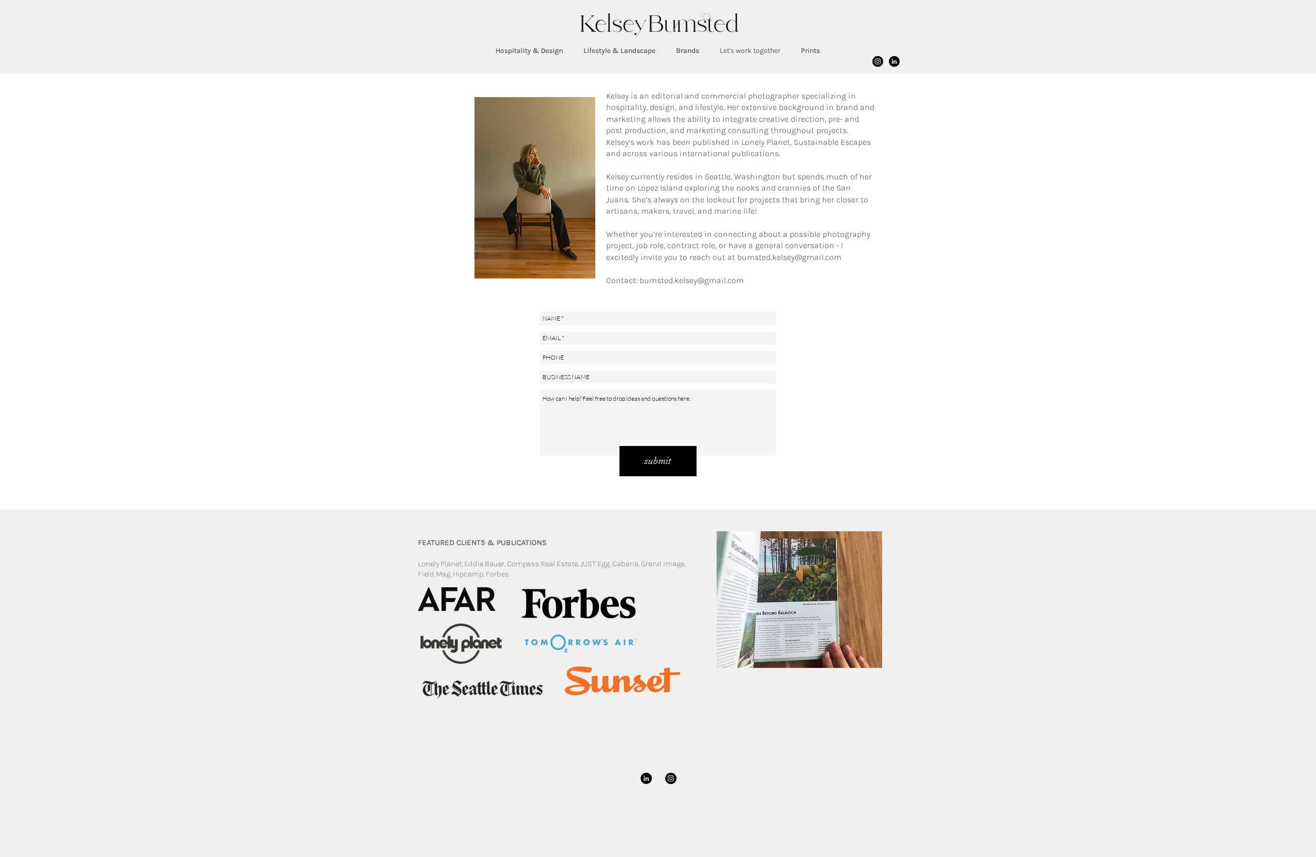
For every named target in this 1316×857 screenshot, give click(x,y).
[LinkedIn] (894, 61)
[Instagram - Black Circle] (877, 61)
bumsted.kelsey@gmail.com (691, 280)
